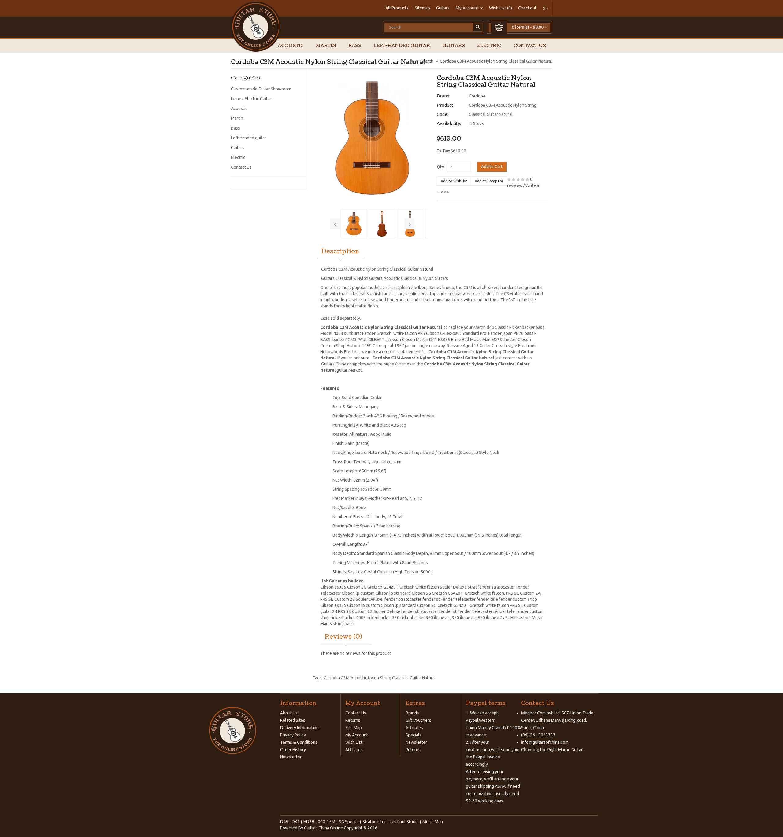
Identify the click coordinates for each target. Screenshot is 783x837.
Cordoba (477, 96)
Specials (413, 734)
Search (426, 61)
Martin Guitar (570, 749)
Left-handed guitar (401, 45)
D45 (284, 821)
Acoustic (291, 45)
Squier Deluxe (369, 599)
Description (340, 251)
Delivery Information (299, 727)
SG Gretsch (441, 605)
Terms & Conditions (298, 742)
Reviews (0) (343, 637)
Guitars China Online (323, 827)
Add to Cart (492, 166)
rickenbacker (343, 617)
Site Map (353, 727)
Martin (326, 45)
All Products (397, 8)
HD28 (308, 821)
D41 (296, 821)
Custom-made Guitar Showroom (261, 88)
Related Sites (292, 720)
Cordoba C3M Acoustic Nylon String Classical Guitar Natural (496, 61)
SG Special (349, 821)
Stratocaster (374, 821)
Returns (352, 720)
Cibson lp (351, 593)
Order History (293, 749)
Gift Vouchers (418, 720)
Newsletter (291, 756)
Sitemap (422, 8)
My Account (356, 734)
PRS (509, 593)
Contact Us (530, 45)
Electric (489, 45)
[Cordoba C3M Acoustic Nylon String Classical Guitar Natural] (372, 138)
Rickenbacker (522, 327)
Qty (440, 166)
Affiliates (354, 749)
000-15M (326, 821)
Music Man (480, 339)
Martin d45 (483, 327)
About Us (289, 712)
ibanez (440, 617)
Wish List (353, 742)
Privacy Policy (293, 734)
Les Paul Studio (404, 821)
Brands (412, 712)
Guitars (443, 8)
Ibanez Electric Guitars (252, 98)
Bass (354, 45)
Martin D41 (426, 339)
